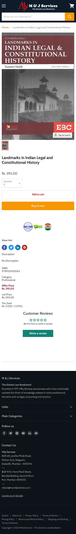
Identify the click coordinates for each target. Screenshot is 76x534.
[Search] (69, 17)
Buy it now (38, 205)
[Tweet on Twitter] (11, 247)
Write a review (38, 333)
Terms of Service (50, 515)
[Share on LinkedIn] (18, 247)
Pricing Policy (8, 519)
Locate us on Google (12, 495)
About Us (16, 515)
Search (5, 515)
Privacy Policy (31, 515)
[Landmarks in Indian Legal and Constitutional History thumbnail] (5, 145)
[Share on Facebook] (4, 247)
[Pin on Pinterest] (24, 247)
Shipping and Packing (58, 519)
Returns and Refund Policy (31, 519)
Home (5, 27)
